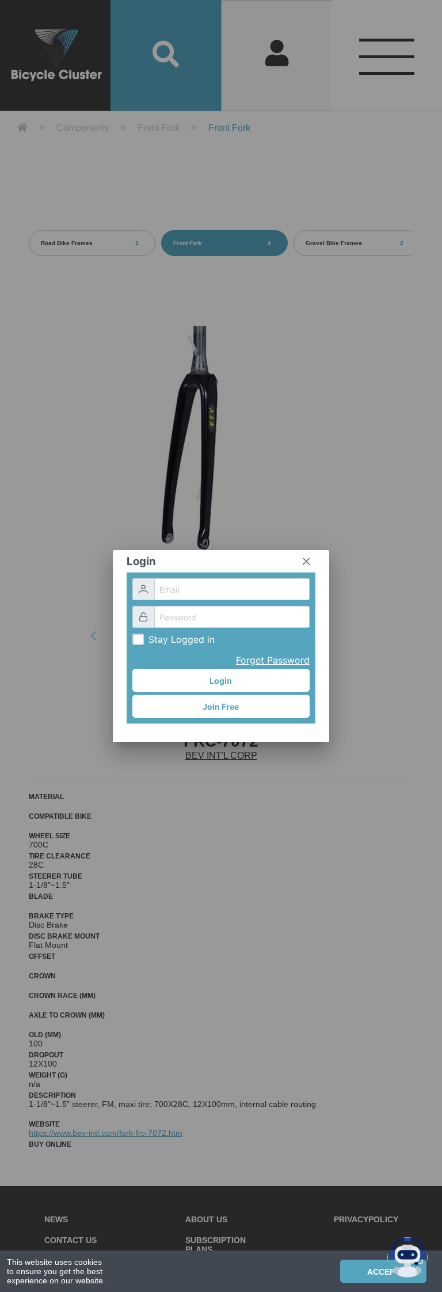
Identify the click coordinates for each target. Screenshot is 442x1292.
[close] (306, 561)
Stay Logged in (181, 639)
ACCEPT (383, 1272)
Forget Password (273, 660)
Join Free (221, 706)
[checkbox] (138, 639)
